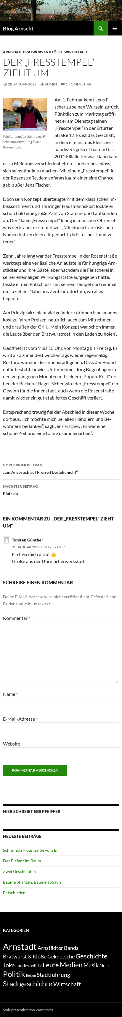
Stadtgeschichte (27, 983)
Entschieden (14, 892)
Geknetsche (61, 956)
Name (10, 694)
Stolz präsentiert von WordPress (28, 1010)
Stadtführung (53, 974)
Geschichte (91, 956)
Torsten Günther (27, 539)
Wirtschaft (76, 52)
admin (51, 84)
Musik (91, 965)
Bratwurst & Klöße (43, 52)
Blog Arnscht (18, 28)
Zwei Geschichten (19, 871)
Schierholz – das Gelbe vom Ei (30, 850)
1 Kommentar (79, 84)
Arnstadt (12, 52)
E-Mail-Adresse (20, 719)
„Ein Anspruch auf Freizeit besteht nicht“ (40, 469)
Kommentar (16, 618)
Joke (9, 965)
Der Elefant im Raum (22, 860)
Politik (14, 974)
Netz (104, 965)
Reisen (31, 975)
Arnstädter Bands (58, 948)
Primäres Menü (115, 28)
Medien (71, 965)
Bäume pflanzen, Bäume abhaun (32, 882)
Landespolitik (28, 965)
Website (11, 743)
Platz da (20, 490)
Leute (51, 965)
